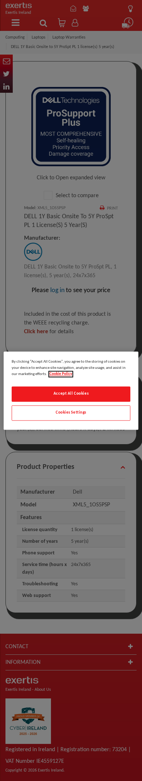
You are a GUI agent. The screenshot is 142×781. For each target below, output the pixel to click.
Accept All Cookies (71, 393)
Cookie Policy (61, 374)
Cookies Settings (71, 412)
